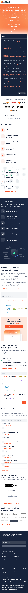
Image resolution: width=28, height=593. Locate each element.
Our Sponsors (5, 559)
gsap (6, 465)
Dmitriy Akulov (10, 535)
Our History (4, 556)
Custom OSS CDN (6, 561)
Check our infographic (14, 326)
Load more (14, 521)
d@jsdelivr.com (17, 559)
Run (24, 402)
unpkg (14, 568)
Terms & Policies (18, 556)
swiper (7, 423)
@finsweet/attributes (10, 460)
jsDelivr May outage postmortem (9, 589)
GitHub (3, 568)
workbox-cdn (8, 455)
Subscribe (14, 546)
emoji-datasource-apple (11, 432)
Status (15, 553)
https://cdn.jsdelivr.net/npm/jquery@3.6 (12, 81)
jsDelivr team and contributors (15, 534)
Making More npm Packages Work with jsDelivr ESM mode (14, 582)
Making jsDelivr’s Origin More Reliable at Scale (12, 579)
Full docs (23, 93)
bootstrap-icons (9, 451)
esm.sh (24, 568)
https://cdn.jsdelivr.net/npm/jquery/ (11, 86)
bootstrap (8, 428)
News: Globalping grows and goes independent (12, 587)
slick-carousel (9, 446)
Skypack (15, 571)
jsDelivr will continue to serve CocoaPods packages (13, 585)
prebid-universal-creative (11, 441)
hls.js (6, 437)
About (3, 553)
